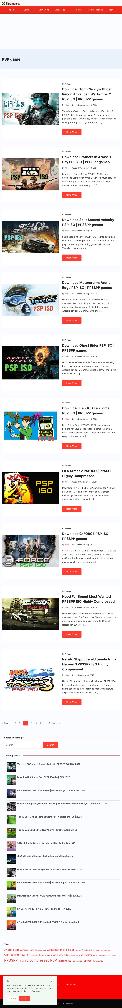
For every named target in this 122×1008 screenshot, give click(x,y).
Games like (11, 954)
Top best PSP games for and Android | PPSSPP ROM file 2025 (49, 764)
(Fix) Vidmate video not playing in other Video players (45, 856)
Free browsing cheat (90, 950)
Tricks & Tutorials (95, 10)
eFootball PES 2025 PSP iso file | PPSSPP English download (48, 922)
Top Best (77, 10)
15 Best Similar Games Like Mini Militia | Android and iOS (46, 843)
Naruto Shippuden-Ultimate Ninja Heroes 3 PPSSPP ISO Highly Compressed (89, 664)
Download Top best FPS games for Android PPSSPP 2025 (46, 869)
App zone (13, 10)
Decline (13, 998)
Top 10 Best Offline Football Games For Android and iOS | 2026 (49, 817)
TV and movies (99, 961)
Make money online (60, 955)
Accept (25, 998)
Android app (12, 949)
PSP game (58, 960)
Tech (111, 10)
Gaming (27, 10)
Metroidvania (74, 955)
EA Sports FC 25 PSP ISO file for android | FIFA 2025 (44, 909)
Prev (6, 723)
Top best (87, 960)
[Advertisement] (61, 31)
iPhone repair (43, 955)
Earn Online (44, 10)
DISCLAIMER (71, 985)
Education (78, 950)
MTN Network (98, 955)
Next (55, 723)
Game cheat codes (105, 950)
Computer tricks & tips (61, 949)
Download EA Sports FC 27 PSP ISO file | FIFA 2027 (43, 777)
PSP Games (67, 84)
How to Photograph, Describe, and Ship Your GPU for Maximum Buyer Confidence (59, 803)
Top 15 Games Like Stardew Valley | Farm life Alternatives (47, 830)
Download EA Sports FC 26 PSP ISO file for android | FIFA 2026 (49, 895)
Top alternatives (75, 961)
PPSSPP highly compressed (27, 960)
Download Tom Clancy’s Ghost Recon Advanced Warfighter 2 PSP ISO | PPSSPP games (87, 94)
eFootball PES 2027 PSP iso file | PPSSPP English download (48, 790)
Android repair (27, 950)
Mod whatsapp (86, 955)
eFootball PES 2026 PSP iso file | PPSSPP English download (48, 882)
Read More (71, 132)
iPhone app (33, 955)
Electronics (60, 10)
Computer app (40, 950)
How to (23, 954)
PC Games (112, 955)
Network (105, 955)
